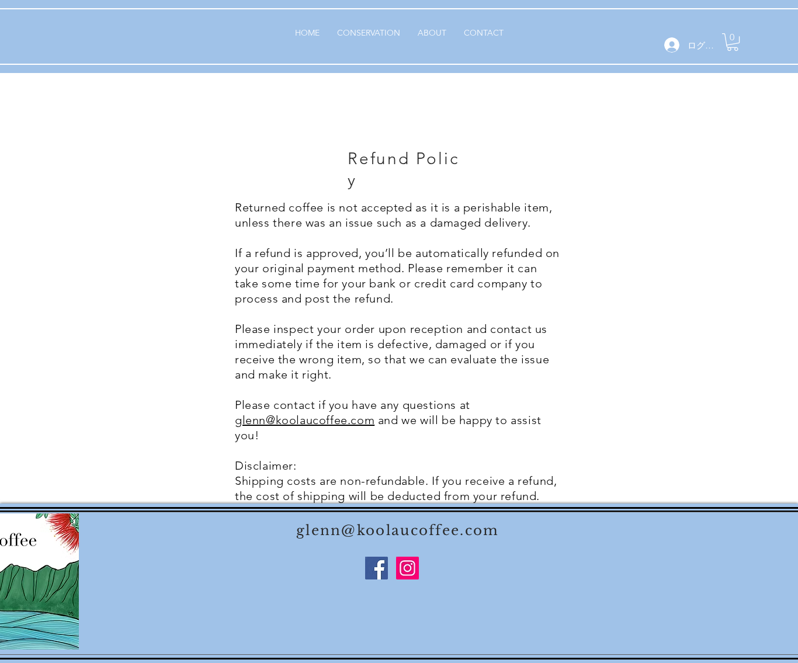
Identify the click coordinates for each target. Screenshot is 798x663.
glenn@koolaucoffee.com (304, 420)
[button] (732, 42)
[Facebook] (376, 568)
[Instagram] (407, 568)
